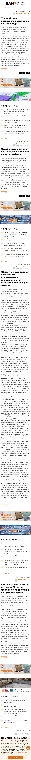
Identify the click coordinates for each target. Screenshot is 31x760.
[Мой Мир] (27, 73)
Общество (4, 69)
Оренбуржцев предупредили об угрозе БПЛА (14, 240)
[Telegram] (24, 73)
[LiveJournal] (29, 73)
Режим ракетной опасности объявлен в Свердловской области (17, 121)
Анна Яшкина (22, 579)
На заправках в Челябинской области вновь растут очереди (16, 117)
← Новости (5, 7)
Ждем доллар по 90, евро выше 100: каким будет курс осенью (16, 557)
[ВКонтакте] (20, 73)
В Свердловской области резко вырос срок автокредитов (16, 705)
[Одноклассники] (22, 73)
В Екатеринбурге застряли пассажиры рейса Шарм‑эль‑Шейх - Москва (16, 132)
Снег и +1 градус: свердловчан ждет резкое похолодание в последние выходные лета (16, 234)
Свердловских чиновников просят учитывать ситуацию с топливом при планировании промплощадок (16, 544)
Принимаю (15, 757)
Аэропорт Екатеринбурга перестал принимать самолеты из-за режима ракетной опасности (15, 127)
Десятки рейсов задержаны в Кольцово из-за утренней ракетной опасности (15, 250)
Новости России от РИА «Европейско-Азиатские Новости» (11, 4)
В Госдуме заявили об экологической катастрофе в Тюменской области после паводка (16, 111)
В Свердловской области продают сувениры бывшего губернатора (15, 244)
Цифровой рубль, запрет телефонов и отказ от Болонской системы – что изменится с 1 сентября (16, 562)
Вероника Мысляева (23, 13)
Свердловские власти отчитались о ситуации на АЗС (15, 721)
